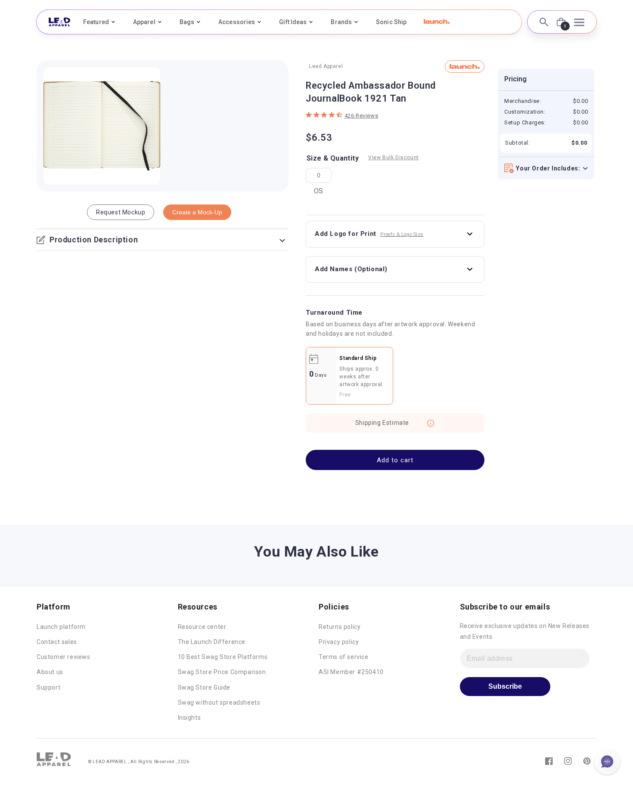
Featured (96, 22)
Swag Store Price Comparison (222, 671)
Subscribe (505, 686)
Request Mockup (120, 212)
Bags (187, 22)
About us (50, 671)
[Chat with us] (607, 761)
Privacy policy (339, 641)
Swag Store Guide (204, 687)
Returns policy (339, 626)
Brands (341, 22)
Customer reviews (63, 656)
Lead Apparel (326, 66)
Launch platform (61, 626)
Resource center (202, 626)
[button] (437, 21)
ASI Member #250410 (351, 671)
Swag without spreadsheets (219, 702)
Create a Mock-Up (197, 212)
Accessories (236, 22)
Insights (189, 717)
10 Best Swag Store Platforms (223, 656)
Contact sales (57, 641)
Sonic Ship (391, 22)
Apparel (144, 22)
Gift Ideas (293, 22)
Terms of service (344, 656)
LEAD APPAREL (110, 761)
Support (48, 687)
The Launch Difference (212, 641)
